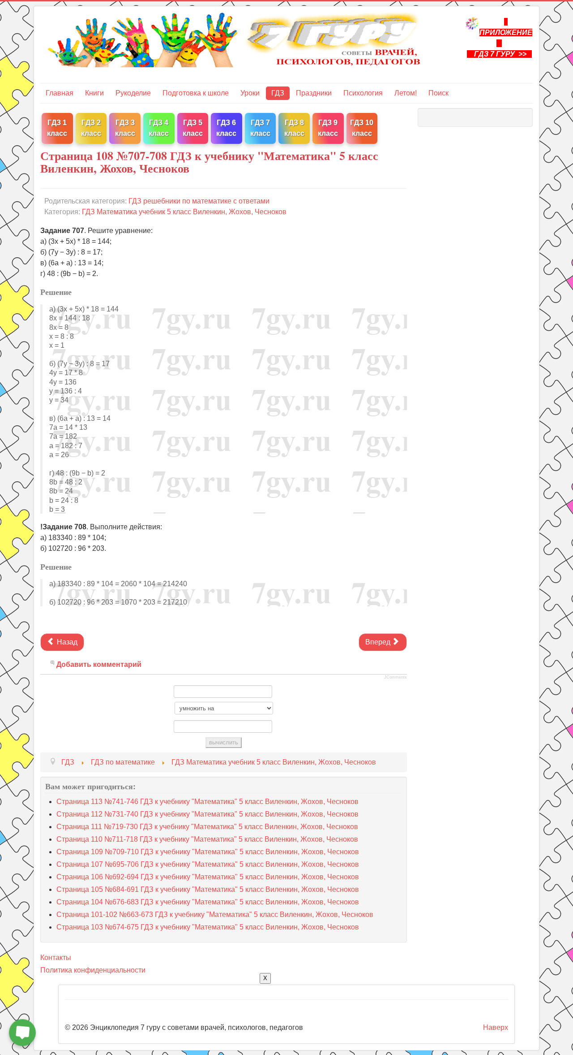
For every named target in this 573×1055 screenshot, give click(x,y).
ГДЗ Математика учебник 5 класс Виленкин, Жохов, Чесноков (184, 212)
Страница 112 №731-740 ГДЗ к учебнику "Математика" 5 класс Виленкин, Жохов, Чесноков (207, 814)
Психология (363, 93)
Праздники (314, 93)
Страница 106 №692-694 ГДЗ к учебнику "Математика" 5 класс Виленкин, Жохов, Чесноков (207, 877)
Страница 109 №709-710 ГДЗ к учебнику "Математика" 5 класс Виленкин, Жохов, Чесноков (207, 852)
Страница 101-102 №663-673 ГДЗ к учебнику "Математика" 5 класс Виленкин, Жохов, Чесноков (214, 914)
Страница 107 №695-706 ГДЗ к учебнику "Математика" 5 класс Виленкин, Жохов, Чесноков (207, 864)
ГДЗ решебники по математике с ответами (198, 201)
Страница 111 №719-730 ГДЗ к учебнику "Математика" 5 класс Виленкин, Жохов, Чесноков (207, 826)
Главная (59, 93)
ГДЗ (277, 93)
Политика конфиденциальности (92, 970)
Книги (94, 93)
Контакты (55, 957)
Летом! (405, 93)
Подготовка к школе (195, 93)
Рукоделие (133, 93)
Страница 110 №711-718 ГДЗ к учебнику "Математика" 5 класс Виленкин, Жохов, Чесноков (207, 839)
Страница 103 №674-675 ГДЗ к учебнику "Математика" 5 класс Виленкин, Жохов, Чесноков (207, 927)
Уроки (250, 93)
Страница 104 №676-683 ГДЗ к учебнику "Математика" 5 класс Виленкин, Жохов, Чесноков (207, 902)
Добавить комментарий (98, 664)
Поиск (438, 93)
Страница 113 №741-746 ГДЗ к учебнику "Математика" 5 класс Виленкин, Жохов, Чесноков (207, 801)
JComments (395, 677)
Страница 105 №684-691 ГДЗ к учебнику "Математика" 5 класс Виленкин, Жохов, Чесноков (207, 889)
